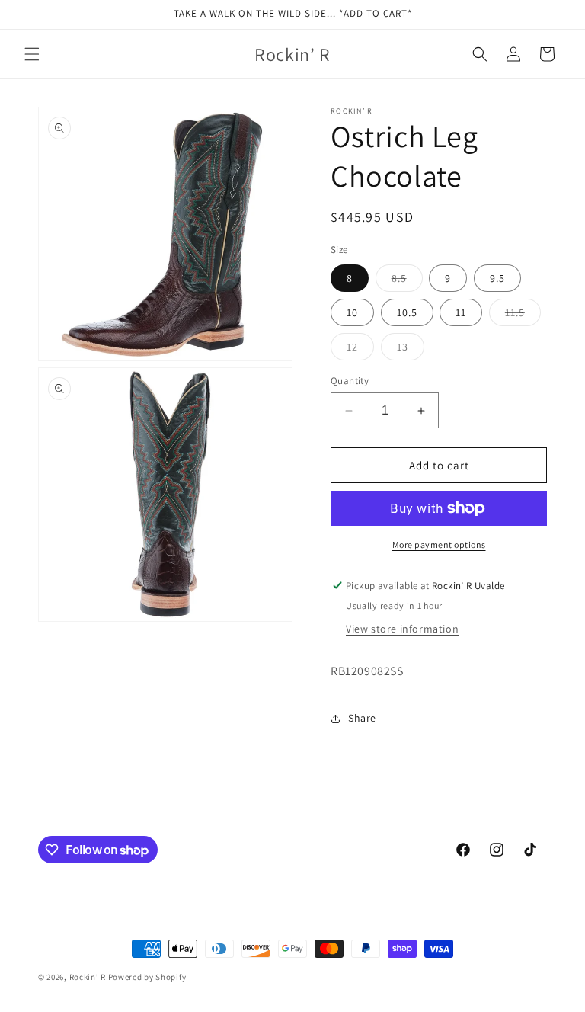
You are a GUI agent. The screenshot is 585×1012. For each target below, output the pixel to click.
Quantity (350, 380)
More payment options (439, 544)
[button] (32, 54)
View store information (402, 629)
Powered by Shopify (147, 977)
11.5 (523, 315)
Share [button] (362, 718)
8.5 (407, 281)
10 (352, 312)
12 (360, 349)
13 (410, 349)
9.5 (497, 278)
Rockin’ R (87, 977)
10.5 (407, 312)
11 (461, 312)
